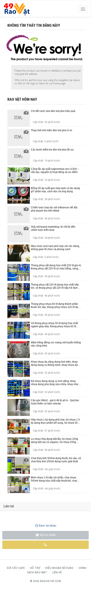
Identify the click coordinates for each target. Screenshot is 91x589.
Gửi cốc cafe (16, 568)
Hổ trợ (35, 568)
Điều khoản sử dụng (59, 568)
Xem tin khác (48, 525)
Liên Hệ (57, 572)
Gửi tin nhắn (47, 535)
